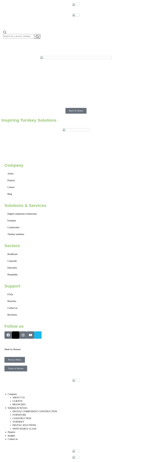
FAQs (10, 294)
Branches (11, 301)
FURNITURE (19, 415)
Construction (13, 227)
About (10, 173)
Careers (11, 187)
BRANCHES (19, 404)
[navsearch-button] (5, 32)
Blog (9, 194)
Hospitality (12, 274)
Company (12, 394)
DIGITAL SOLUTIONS (24, 425)
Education (12, 267)
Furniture (11, 220)
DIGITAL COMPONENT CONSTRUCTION (34, 411)
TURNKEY (18, 421)
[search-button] (37, 36)
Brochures (12, 314)
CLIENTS (17, 401)
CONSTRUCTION (21, 418)
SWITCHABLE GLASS (24, 428)
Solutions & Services (17, 408)
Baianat (16, 349)
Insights (11, 435)
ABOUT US (18, 397)
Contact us (12, 308)
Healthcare (12, 254)
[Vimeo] (38, 335)
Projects (11, 180)
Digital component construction (22, 214)
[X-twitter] (15, 335)
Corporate (12, 261)
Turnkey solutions (15, 234)
